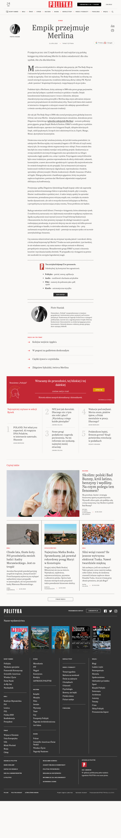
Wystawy (37, 707)
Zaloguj (109, 4)
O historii (66, 685)
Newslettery (67, 11)
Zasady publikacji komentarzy (54, 765)
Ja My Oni (8, 684)
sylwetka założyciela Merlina (60, 121)
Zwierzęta (96, 691)
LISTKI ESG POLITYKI (42, 680)
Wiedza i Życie (10, 677)
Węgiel (36, 670)
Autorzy (95, 698)
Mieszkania (38, 663)
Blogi (94, 663)
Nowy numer (13, 11)
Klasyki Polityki (98, 687)
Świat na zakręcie (70, 678)
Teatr (35, 711)
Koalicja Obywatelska (13, 701)
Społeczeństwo (98, 677)
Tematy (95, 701)
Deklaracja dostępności (52, 773)
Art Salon (37, 725)
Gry (34, 714)
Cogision (64, 792)
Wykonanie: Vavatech (81, 792)
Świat (31, 11)
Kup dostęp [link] (60, 294)
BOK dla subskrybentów (13, 773)
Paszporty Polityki (41, 718)
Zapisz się (98, 390)
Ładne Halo (70, 792)
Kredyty (36, 677)
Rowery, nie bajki (70, 692)
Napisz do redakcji (11, 769)
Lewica (7, 707)
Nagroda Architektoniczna (44, 721)
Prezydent (8, 721)
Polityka (7, 663)
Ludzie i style (97, 667)
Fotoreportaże (98, 670)
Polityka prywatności (51, 769)
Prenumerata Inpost (75, 611)
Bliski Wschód (10, 745)
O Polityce (7, 777)
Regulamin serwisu (50, 761)
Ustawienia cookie (49, 781)
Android (88, 770)
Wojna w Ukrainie (11, 735)
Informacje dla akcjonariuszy (54, 777)
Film (35, 701)
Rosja (6, 748)
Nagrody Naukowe (40, 751)
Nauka (56, 11)
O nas (94, 705)
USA (5, 742)
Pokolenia (96, 11)
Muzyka (36, 697)
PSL (5, 711)
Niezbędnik (8, 687)
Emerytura (37, 673)
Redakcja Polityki (10, 761)
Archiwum (96, 694)
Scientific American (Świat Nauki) (44, 743)
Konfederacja (9, 718)
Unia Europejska (10, 738)
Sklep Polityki (98, 708)
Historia (95, 673)
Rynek (39, 11)
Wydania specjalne (11, 667)
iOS (83, 770)
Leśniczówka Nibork (31, 792)
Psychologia (68, 689)
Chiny (6, 752)
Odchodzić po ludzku (100, 680)
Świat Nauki (9, 680)
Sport (94, 684)
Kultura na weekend (71, 675)
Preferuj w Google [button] (105, 43)
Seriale (36, 704)
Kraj (23, 11)
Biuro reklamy (9, 765)
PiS (5, 704)
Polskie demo (68, 696)
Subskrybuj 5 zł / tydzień (89, 4)
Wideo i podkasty (82, 11)
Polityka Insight (16, 792)
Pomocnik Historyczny (13, 670)
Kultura (48, 11)
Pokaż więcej (60, 599)
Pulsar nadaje (68, 699)
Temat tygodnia (69, 671)
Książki (36, 694)
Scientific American (12, 673)
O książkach (68, 682)
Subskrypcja (93, 611)
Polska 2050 (9, 714)
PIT (34, 667)
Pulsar (36, 738)
